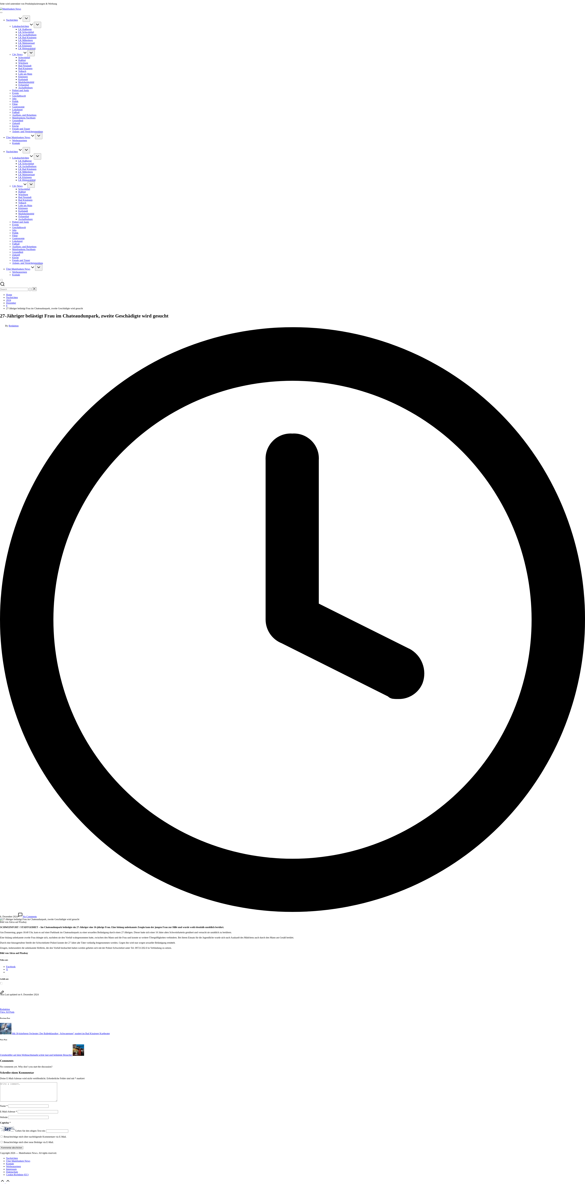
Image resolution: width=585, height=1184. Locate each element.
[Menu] (1, 12)
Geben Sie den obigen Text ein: (30, 1131)
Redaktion (5, 1009)
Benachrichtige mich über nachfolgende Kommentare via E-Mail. (35, 1136)
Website (4, 1117)
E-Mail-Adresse (8, 1111)
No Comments (30, 916)
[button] (30, 289)
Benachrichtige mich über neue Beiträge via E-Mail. (29, 1142)
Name (4, 1106)
